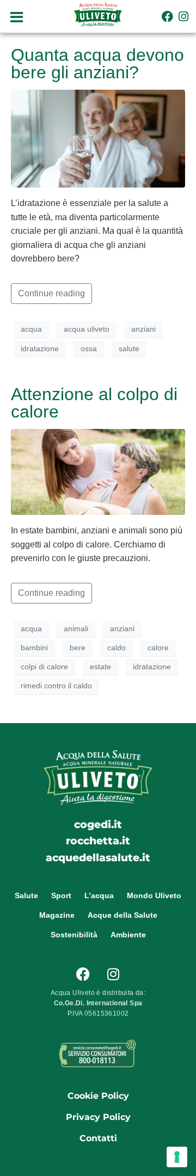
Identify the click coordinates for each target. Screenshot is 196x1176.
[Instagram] (184, 16)
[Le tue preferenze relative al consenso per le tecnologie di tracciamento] (177, 1157)
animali (76, 628)
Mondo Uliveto (154, 895)
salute (129, 348)
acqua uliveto (86, 329)
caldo (116, 647)
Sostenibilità (74, 934)
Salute (26, 895)
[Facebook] (167, 16)
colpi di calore (44, 666)
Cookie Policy (98, 1096)
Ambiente (128, 934)
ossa (89, 348)
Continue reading (51, 293)
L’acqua (99, 895)
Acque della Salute (122, 915)
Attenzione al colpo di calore (94, 402)
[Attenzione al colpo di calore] (98, 471)
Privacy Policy (98, 1117)
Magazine (57, 915)
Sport (61, 895)
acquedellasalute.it (98, 857)
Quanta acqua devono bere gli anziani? (97, 63)
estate (100, 666)
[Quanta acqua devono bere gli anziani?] (98, 137)
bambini (34, 647)
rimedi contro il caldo (56, 685)
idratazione (40, 348)
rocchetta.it (98, 840)
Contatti (98, 1138)
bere (77, 647)
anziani (143, 329)
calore (158, 647)
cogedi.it (98, 824)
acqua (31, 329)
